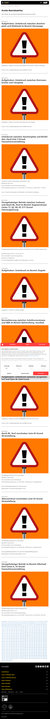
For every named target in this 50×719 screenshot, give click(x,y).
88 (5, 626)
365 (37, 646)
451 (5, 654)
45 (26, 623)
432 (7, 652)
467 (41, 654)
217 (18, 635)
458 (21, 654)
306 (39, 641)
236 (16, 637)
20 (32, 621)
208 (44, 634)
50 (34, 623)
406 (39, 649)
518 (21, 658)
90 (8, 626)
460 (25, 654)
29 (47, 621)
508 (44, 657)
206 (39, 634)
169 (46, 630)
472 (7, 655)
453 (9, 654)
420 (25, 651)
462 (30, 654)
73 (26, 624)
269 (46, 638)
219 (23, 635)
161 (28, 630)
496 (16, 657)
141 (28, 629)
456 (16, 654)
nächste (10, 660)
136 (16, 629)
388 (44, 647)
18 (29, 621)
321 (28, 643)
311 (5, 643)
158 (21, 630)
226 (39, 635)
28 (45, 621)
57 (46, 623)
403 (32, 649)
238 (21, 637)
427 (41, 651)
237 (18, 637)
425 (37, 651)
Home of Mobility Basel (8, 674)
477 (18, 655)
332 (7, 644)
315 (14, 643)
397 (18, 649)
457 (18, 654)
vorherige (4, 621)
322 (30, 643)
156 (16, 630)
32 (5, 623)
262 (30, 638)
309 (46, 641)
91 (10, 626)
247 (41, 637)
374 (12, 647)
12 (19, 621)
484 (34, 655)
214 (12, 635)
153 (9, 630)
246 (39, 637)
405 (37, 649)
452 (7, 654)
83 (43, 624)
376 (16, 647)
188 (44, 632)
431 (5, 652)
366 (39, 646)
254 (12, 638)
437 (18, 652)
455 (14, 654)
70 (21, 624)
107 (41, 626)
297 (18, 641)
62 (8, 624)
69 (20, 624)
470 (3, 655)
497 (18, 657)
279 (23, 640)
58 (2, 624)
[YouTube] (45, 666)
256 (16, 638)
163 (32, 630)
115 (14, 627)
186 (39, 632)
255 (14, 638)
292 (7, 641)
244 (34, 637)
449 (46, 652)
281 (28, 640)
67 (17, 624)
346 (39, 644)
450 (3, 654)
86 (2, 626)
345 (37, 644)
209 (46, 634)
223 (32, 635)
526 (39, 658)
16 (25, 621)
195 (14, 634)
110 (3, 627)
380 (25, 647)
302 (30, 641)
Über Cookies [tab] (42, 344)
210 (3, 635)
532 (7, 660)
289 (46, 640)
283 (32, 640)
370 (3, 647)
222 (30, 635)
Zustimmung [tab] (12, 344)
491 (5, 657)
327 (41, 643)
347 (41, 644)
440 (25, 652)
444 (34, 652)
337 (18, 644)
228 (44, 635)
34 (8, 623)
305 (37, 641)
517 (18, 658)
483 (32, 655)
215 (14, 635)
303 (32, 641)
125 (37, 627)
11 (17, 621)
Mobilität (4, 6)
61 (7, 624)
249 (46, 637)
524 (34, 658)
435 (14, 652)
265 (37, 638)
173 (9, 632)
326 (39, 643)
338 (21, 644)
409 (46, 649)
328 (44, 643)
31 (3, 623)
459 (23, 654)
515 (14, 658)
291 (5, 641)
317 (18, 643)
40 (18, 623)
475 (14, 655)
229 (46, 635)
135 (14, 629)
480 (25, 655)
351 (5, 646)
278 (21, 640)
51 (36, 623)
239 (23, 637)
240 (25, 637)
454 (12, 654)
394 (12, 649)
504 (34, 657)
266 (39, 638)
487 (41, 655)
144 (34, 629)
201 (28, 634)
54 (41, 623)
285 (37, 640)
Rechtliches (4, 692)
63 (10, 624)
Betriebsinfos (10, 6)
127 (41, 627)
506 (39, 657)
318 (21, 643)
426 (39, 651)
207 (41, 634)
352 (7, 646)
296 (16, 641)
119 (23, 627)
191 (5, 634)
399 (23, 649)
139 (23, 629)
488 (44, 655)
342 (30, 644)
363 (32, 646)
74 (28, 624)
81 (39, 624)
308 (44, 641)
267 (41, 638)
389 (46, 647)
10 (16, 621)
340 (25, 644)
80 (38, 624)
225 (37, 635)
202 (30, 634)
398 (21, 649)
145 (37, 629)
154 (12, 630)
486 (39, 655)
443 (32, 652)
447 (41, 652)
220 (25, 635)
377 (18, 647)
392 (7, 649)
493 (9, 657)
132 (7, 629)
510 (3, 658)
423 (32, 651)
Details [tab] (27, 344)
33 (7, 623)
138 (21, 629)
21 (34, 621)
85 (46, 624)
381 (28, 647)
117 (18, 627)
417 (18, 651)
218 (21, 635)
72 (25, 624)
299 (23, 641)
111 (5, 627)
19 (30, 621)
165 (37, 630)
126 (39, 627)
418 (21, 651)
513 (9, 658)
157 (18, 630)
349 (46, 644)
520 (25, 658)
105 (37, 626)
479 (23, 655)
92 (12, 626)
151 (5, 630)
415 (14, 651)
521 (28, 658)
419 (23, 651)
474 (12, 655)
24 (38, 621)
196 (16, 634)
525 (37, 658)
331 (5, 644)
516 (16, 658)
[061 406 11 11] (38, 666)
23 (37, 621)
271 (5, 640)
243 (32, 637)
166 (39, 630)
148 (44, 629)
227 (41, 635)
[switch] (19, 368)
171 (5, 632)
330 (3, 644)
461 (28, 654)
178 (21, 632)
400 (25, 649)
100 (25, 626)
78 (34, 624)
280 (25, 640)
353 (9, 646)
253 (9, 638)
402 (30, 649)
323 (32, 643)
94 (15, 626)
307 (41, 641)
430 (3, 652)
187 (41, 632)
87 (3, 626)
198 (21, 634)
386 (39, 647)
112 (7, 627)
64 (12, 624)
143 (32, 629)
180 (25, 632)
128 (44, 627)
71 (23, 624)
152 (7, 630)
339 (23, 644)
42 (21, 623)
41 (20, 623)
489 (46, 655)
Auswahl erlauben (25, 373)
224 (34, 635)
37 (13, 623)
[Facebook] (40, 666)
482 (30, 655)
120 (25, 627)
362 (30, 646)
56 (44, 623)
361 (28, 646)
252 (7, 638)
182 (30, 632)
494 (12, 657)
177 (18, 632)
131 (5, 629)
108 (44, 626)
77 (33, 624)
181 (28, 632)
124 (34, 627)
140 (25, 629)
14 (22, 621)
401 (28, 649)
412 (7, 651)
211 (5, 635)
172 (7, 632)
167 (41, 630)
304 (34, 641)
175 (14, 632)
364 (34, 646)
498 (21, 657)
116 (16, 627)
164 (34, 630)
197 (18, 634)
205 (37, 634)
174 (12, 632)
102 (30, 626)
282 (30, 640)
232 (7, 637)
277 (18, 640)
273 (9, 640)
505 (37, 657)
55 (43, 623)
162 (30, 630)
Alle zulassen (41, 373)
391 (5, 649)
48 (31, 623)
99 (23, 626)
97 (20, 626)
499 (23, 657)
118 (21, 627)
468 (44, 654)
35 (10, 623)
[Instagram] (43, 666)
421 (28, 651)
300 (25, 641)
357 (18, 646)
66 (15, 624)
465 (37, 654)
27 (43, 621)
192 (7, 634)
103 (32, 626)
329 (46, 643)
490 (3, 657)
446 (39, 652)
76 (31, 624)
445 (37, 652)
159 (23, 630)
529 (46, 658)
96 (18, 626)
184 (34, 632)
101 (28, 626)
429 (46, 651)
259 (23, 638)
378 (21, 647)
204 (34, 634)
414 (12, 651)
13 (21, 621)
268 (44, 638)
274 (12, 640)
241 (28, 637)
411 (5, 651)
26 (42, 621)
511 (5, 658)
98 (21, 626)
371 (5, 647)
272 (7, 640)
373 (9, 647)
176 (16, 632)
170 (3, 632)
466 (39, 654)
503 (32, 657)
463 (32, 654)
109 (46, 626)
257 (18, 638)
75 (30, 624)
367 (41, 646)
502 (30, 657)
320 (25, 643)
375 (14, 647)
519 (23, 658)
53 (39, 623)
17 (27, 621)
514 (12, 658)
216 (16, 635)
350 (3, 646)
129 (46, 627)
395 (14, 649)
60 (5, 624)
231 (5, 637)
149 (46, 629)
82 (41, 624)
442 (30, 652)
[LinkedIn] (47, 666)
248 (44, 637)
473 (9, 655)
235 (14, 637)
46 (28, 623)
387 (41, 647)
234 (12, 637)
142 (30, 629)
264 (34, 638)
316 (16, 643)
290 (3, 641)
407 (41, 649)
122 (30, 627)
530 (3, 660)
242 (30, 637)
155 (14, 630)
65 (13, 624)
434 (12, 652)
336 (16, 644)
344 (34, 644)
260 (25, 638)
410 (3, 651)
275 (14, 640)
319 (23, 643)
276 (16, 640)
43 (23, 623)
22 (35, 621)
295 (14, 641)
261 (28, 638)
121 (28, 627)
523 (32, 658)
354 (12, 646)
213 (9, 635)
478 (21, 655)
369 (46, 646)
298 (21, 641)
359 (23, 646)
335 (14, 644)
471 (5, 655)
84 (44, 624)
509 (46, 657)
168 (44, 630)
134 (12, 629)
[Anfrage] (36, 666)
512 (7, 658)
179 (23, 632)
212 (7, 635)
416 (16, 651)
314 (12, 643)
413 (9, 651)
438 (21, 652)
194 (12, 634)
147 (41, 629)
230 (3, 637)
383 (32, 647)
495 (14, 657)
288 (44, 640)
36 (12, 623)
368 (44, 646)
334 (12, 644)
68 (18, 624)
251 (5, 638)
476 (16, 655)
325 (37, 643)
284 (34, 640)
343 (32, 644)
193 (9, 634)
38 (15, 623)
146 (39, 629)
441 (28, 652)
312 (7, 643)
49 (33, 623)
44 (25, 623)
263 (32, 638)
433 (9, 652)
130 (3, 629)
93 (13, 626)
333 (9, 644)
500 (25, 657)
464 (34, 654)
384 (34, 647)
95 (17, 626)
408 (44, 649)
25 (40, 621)
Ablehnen (9, 373)
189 (46, 632)
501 (28, 657)
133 (9, 629)
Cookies (21, 692)
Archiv (16, 6)
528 (44, 658)
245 (37, 637)
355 (14, 646)
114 (12, 627)
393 (9, 649)
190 (3, 634)
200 (25, 634)
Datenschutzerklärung (33, 355)
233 (9, 637)
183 (32, 632)
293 (9, 641)
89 (7, 626)
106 (39, 626)
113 (9, 627)
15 (24, 621)
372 (7, 647)
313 (9, 643)
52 (38, 623)
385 (37, 647)
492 (7, 657)
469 (46, 654)
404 (34, 649)
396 (16, 649)
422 (30, 651)
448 (44, 652)
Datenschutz (11, 692)
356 (16, 646)
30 (2, 623)
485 (37, 655)
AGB (16, 692)
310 (3, 643)
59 (3, 624)
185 (37, 632)
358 (21, 646)
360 (25, 646)
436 (16, 652)
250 (3, 638)
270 (3, 640)
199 (23, 634)
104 (34, 626)
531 (5, 660)
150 (3, 630)
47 (30, 623)
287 (41, 640)
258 (21, 638)
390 (3, 649)
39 (17, 623)
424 (34, 651)
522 (30, 658)
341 (28, 644)
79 (36, 624)
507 (41, 657)
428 (44, 651)
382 (30, 647)
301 (28, 641)
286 (39, 640)
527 (41, 658)
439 (23, 652)
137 (18, 629)
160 (25, 630)
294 (12, 641)
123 (32, 627)
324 (34, 643)
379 (23, 647)
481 (28, 655)
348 (44, 644)
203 (32, 634)
